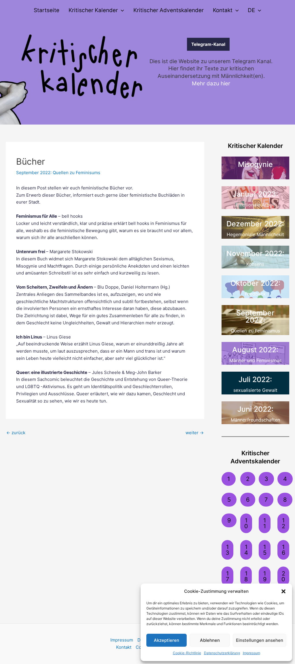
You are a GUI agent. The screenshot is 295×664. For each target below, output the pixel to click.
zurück (15, 432)
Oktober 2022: (255, 283)
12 (283, 523)
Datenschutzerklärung (222, 653)
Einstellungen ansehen (259, 640)
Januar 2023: (255, 194)
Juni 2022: (255, 409)
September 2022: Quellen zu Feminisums (58, 172)
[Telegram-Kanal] (168, 44)
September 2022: (255, 316)
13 (227, 549)
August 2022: (255, 349)
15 (264, 549)
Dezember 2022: (255, 223)
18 (246, 576)
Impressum (251, 653)
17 (227, 576)
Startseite (46, 10)
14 (246, 549)
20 (283, 576)
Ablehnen (210, 640)
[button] (283, 591)
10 (246, 523)
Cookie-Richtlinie (187, 653)
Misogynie (255, 164)
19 (264, 576)
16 (283, 549)
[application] (121, 10)
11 (264, 523)
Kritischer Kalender (93, 10)
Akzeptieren (166, 640)
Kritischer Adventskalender (168, 10)
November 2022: (255, 253)
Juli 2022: (255, 379)
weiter (195, 432)
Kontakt (222, 10)
